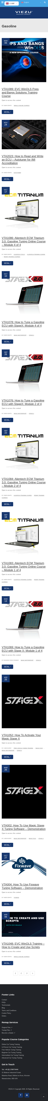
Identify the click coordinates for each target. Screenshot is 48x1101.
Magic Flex (39, 748)
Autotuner (17, 172)
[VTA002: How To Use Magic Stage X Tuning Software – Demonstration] (24, 792)
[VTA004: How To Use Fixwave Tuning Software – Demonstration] (24, 865)
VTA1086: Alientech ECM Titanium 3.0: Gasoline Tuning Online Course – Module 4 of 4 (24, 241)
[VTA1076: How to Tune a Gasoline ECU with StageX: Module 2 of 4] (24, 371)
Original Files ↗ (7, 1027)
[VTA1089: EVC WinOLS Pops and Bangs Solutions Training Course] (24, 60)
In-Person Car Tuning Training (12, 1047)
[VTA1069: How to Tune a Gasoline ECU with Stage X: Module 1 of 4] (24, 618)
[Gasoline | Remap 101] (24, 12)
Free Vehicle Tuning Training (23, 748)
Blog (3, 1008)
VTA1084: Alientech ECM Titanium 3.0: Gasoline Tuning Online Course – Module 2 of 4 (24, 482)
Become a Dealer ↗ (8, 1033)
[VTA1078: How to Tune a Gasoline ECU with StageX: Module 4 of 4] (24, 293)
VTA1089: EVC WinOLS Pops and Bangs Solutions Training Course (20, 92)
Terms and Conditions (9, 1010)
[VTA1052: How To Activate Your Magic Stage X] (24, 701)
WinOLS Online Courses (21, 105)
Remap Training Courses (12, 256)
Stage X (31, 335)
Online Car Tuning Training (11, 1044)
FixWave (16, 897)
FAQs (4, 1002)
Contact (4, 999)
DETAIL (7, 112)
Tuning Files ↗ (7, 1030)
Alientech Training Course (36, 254)
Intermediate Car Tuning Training (13, 1055)
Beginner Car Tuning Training (11, 1052)
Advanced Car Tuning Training (12, 1058)
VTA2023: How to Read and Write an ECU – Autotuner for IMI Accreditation (22, 160)
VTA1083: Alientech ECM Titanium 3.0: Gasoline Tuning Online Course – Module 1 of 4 (24, 567)
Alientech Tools (19, 254)
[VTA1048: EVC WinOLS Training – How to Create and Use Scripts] (24, 924)
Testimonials (6, 1005)
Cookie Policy (6, 1013)
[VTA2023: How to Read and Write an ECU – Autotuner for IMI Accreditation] (24, 134)
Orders (4, 1016)
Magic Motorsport (20, 335)
